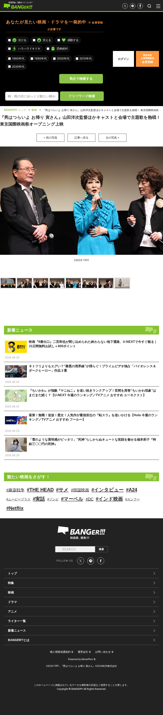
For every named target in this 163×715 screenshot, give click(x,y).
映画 (11, 592)
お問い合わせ (103, 651)
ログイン (123, 58)
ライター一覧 (17, 621)
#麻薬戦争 (15, 490)
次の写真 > (112, 137)
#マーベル (72, 498)
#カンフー (132, 499)
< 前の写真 (50, 137)
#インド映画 (109, 498)
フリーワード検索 (82, 96)
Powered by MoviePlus (80, 659)
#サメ (62, 489)
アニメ (12, 611)
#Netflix (14, 508)
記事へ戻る (81, 137)
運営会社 (83, 651)
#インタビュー (107, 489)
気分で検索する (81, 79)
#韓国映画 (80, 490)
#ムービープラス (18, 499)
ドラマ (12, 602)
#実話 (39, 498)
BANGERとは (18, 640)
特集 (11, 583)
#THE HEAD (40, 489)
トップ (12, 573)
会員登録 (147, 58)
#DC (89, 499)
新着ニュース (17, 630)
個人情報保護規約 (60, 651)
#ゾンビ (53, 499)
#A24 (131, 489)
